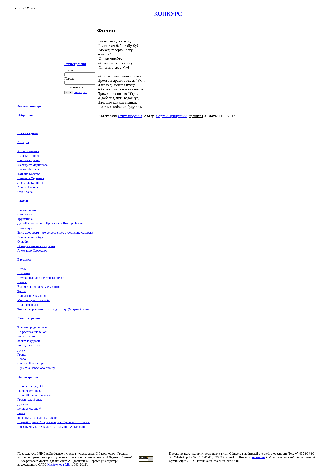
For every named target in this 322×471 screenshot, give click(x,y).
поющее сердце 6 (29, 408)
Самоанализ (25, 214)
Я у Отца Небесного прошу (36, 368)
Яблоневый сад (27, 304)
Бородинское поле (29, 345)
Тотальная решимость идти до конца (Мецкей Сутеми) (54, 309)
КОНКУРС (168, 13)
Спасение (23, 273)
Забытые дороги (28, 341)
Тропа (21, 291)
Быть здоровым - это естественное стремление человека (55, 232)
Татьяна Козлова (28, 174)
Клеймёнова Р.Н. (58, 464)
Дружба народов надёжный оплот (40, 277)
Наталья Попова (28, 155)
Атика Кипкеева (28, 151)
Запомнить (75, 87)
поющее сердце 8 (29, 390)
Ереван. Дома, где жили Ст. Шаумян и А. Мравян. (51, 426)
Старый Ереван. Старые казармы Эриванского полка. (53, 422)
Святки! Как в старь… (32, 363)
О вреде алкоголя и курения (36, 246)
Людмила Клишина (30, 183)
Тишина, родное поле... (33, 327)
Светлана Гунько (28, 160)
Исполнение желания (31, 295)
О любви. (23, 241)
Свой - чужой (26, 228)
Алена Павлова (27, 187)
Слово (21, 359)
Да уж (21, 350)
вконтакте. (258, 457)
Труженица (25, 219)
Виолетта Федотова (30, 178)
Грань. (21, 354)
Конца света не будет (31, 237)
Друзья (22, 268)
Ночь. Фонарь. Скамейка (34, 395)
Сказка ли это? (27, 210)
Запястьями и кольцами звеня (37, 417)
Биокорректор (27, 336)
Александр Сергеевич (32, 250)
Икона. (22, 282)
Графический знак (29, 399)
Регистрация (75, 64)
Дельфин (23, 404)
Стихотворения (130, 116)
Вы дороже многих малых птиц (39, 286)
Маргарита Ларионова (32, 165)
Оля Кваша (25, 192)
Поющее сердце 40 (30, 386)
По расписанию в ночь (32, 332)
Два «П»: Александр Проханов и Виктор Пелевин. (51, 223)
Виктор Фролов (28, 169)
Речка (21, 413)
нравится (196, 116)
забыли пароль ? (80, 92)
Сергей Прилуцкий (171, 116)
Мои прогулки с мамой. (33, 300)
